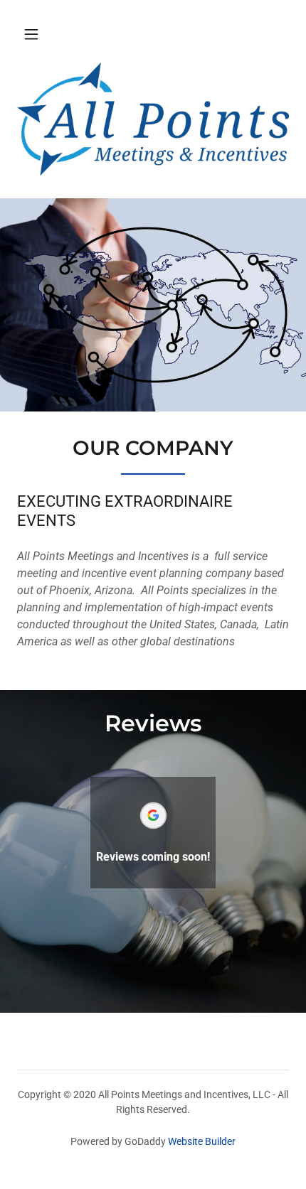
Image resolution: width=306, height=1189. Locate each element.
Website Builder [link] (202, 1141)
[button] (31, 34)
